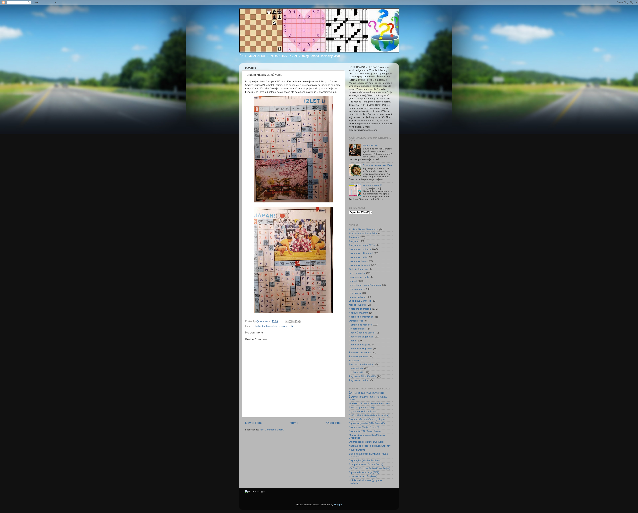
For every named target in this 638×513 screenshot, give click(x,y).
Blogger (338, 504)
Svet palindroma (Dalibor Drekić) (366, 464)
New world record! (372, 185)
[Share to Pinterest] (299, 321)
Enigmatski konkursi (359, 265)
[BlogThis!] (290, 321)
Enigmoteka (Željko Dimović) (364, 427)
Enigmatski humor (358, 261)
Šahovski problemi (358, 356)
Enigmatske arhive (358, 257)
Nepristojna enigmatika (361, 317)
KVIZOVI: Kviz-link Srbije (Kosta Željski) (369, 468)
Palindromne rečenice (360, 325)
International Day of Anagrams (365, 285)
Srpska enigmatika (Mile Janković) (367, 423)
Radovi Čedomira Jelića (361, 332)
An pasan (354, 237)
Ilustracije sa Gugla (359, 277)
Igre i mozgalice (357, 273)
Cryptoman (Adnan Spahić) (363, 411)
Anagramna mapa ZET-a (362, 245)
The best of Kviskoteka (265, 326)
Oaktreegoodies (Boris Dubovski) (366, 442)
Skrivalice (354, 360)
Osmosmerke (356, 321)
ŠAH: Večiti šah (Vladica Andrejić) (366, 393)
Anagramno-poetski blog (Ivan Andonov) (370, 446)
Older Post (333, 422)
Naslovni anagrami (359, 313)
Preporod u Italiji (357, 328)
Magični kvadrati (357, 305)
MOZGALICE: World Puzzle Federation (369, 403)
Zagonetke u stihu (358, 380)
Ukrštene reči (286, 326)
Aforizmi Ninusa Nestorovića (363, 229)
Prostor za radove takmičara (377, 165)
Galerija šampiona (358, 269)
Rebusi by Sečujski (359, 344)
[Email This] (286, 321)
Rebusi (352, 340)
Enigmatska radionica (360, 249)
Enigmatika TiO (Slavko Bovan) (365, 431)
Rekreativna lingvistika (360, 348)
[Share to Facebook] (296, 321)
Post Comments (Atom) (272, 429)
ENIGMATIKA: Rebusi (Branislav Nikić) (369, 415)
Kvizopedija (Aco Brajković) (363, 476)
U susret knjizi (356, 368)
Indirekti (353, 281)
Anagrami (354, 241)
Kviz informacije (357, 289)
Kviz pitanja (355, 293)
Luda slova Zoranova (360, 301)
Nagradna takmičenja (360, 309)
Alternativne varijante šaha (363, 233)
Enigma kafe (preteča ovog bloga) (367, 419)
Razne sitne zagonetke (361, 336)
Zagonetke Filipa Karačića (362, 376)
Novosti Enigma (357, 450)
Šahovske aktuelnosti (360, 352)
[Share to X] (293, 321)
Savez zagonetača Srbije (362, 407)
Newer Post (253, 422)
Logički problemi (357, 297)
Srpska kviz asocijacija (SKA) (364, 472)
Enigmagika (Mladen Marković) (365, 460)
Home (294, 422)
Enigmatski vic (370, 145)
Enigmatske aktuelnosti (361, 253)
